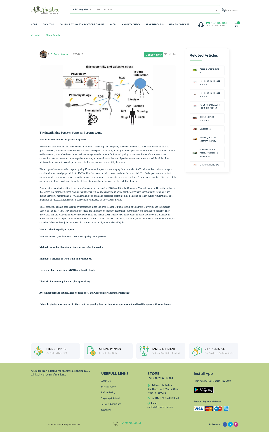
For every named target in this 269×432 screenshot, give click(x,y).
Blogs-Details (53, 35)
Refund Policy (108, 392)
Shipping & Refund (110, 398)
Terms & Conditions (111, 403)
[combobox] (82, 9)
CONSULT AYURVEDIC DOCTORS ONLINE (82, 24)
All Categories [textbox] (80, 9)
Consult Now (154, 54)
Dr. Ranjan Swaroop (59, 54)
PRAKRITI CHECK (155, 24)
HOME (34, 24)
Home (37, 35)
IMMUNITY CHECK (130, 24)
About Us (106, 380)
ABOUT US (48, 24)
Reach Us (106, 409)
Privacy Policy (108, 386)
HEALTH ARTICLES (179, 24)
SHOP (112, 24)
